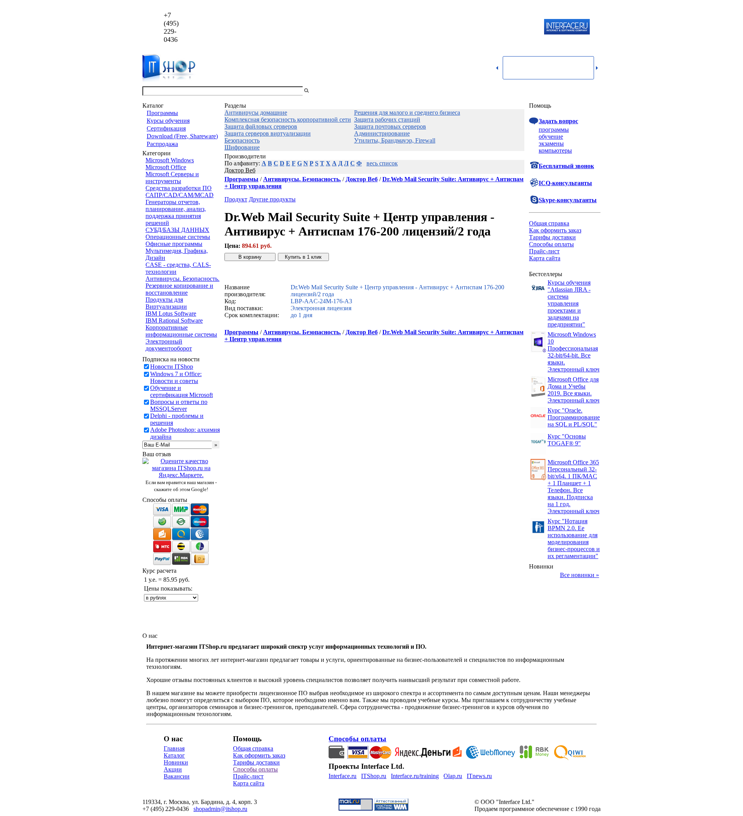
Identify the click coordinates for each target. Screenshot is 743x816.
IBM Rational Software (174, 320)
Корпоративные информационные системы (181, 331)
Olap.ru (452, 776)
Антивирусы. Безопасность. (182, 278)
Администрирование (382, 133)
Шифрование (242, 147)
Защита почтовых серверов (390, 126)
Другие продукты (272, 199)
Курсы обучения (168, 120)
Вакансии (177, 776)
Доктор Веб (239, 170)
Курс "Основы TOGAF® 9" (567, 440)
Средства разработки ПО (179, 188)
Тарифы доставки (552, 237)
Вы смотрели (323, 91)
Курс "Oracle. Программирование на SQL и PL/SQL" (574, 417)
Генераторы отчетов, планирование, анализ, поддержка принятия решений (176, 212)
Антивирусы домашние (255, 112)
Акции (173, 769)
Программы (162, 113)
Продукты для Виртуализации (166, 303)
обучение (551, 136)
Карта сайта (544, 258)
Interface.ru (342, 776)
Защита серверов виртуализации (267, 133)
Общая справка (549, 223)
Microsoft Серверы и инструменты (172, 177)
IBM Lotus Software (171, 313)
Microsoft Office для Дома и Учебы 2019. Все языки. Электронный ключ (573, 390)
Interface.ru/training (415, 776)
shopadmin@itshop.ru (471, 27)
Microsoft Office (166, 167)
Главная (174, 748)
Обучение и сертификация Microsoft (181, 391)
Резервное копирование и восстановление (179, 289)
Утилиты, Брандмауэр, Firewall (394, 140)
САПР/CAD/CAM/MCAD (180, 195)
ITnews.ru (479, 776)
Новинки (176, 762)
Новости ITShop (171, 366)
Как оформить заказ (555, 230)
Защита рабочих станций (387, 119)
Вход (594, 91)
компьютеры (555, 150)
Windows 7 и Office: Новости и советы (176, 377)
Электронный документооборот (169, 345)
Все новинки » (579, 575)
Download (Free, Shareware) (182, 136)
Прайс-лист (544, 251)
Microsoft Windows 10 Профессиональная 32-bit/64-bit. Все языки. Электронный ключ (573, 352)
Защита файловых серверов (260, 126)
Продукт (235, 199)
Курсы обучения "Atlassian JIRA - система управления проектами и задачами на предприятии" (569, 303)
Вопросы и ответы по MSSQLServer (178, 405)
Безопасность (242, 140)
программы (554, 129)
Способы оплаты (551, 244)
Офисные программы (174, 244)
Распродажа (162, 144)
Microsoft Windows (170, 160)
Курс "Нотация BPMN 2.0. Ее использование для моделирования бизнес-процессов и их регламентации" (574, 538)
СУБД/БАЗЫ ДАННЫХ (177, 230)
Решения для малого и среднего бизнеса (407, 112)
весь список (382, 163)
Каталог (174, 755)
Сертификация (166, 128)
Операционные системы (178, 237)
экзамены (551, 143)
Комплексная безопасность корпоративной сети (287, 119)
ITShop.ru (373, 776)
